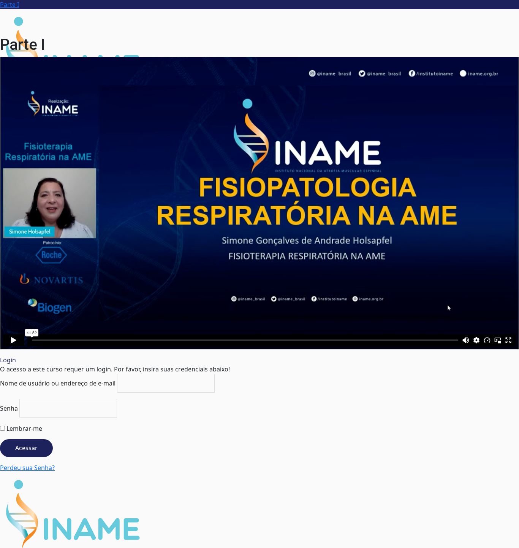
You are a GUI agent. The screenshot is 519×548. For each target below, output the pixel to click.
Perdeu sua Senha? (27, 468)
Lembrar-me (23, 428)
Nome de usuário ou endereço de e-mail (58, 383)
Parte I (9, 4)
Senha (9, 408)
